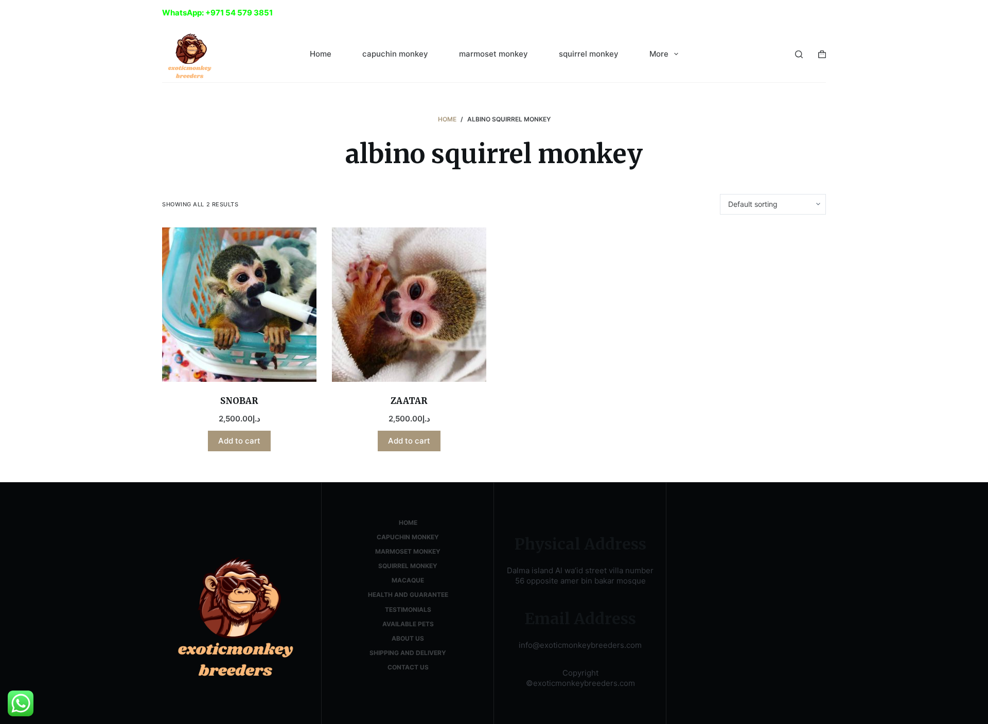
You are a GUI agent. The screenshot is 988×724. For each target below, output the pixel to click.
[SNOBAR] (239, 304)
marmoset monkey (493, 54)
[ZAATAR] (409, 304)
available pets (408, 624)
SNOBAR (239, 401)
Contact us (408, 667)
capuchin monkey (395, 54)
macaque (408, 580)
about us (408, 638)
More (658, 54)
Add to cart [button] (239, 441)
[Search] (799, 54)
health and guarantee (408, 594)
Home (320, 54)
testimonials (408, 609)
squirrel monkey (589, 54)
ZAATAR (409, 401)
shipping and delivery (407, 653)
